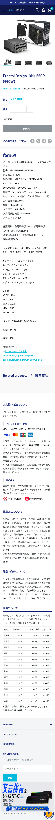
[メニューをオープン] (4, 10)
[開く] (37, 10)
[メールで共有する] (50, 141)
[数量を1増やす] (30, 109)
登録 (10, 777)
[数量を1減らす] (13, 109)
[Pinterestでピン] (38, 141)
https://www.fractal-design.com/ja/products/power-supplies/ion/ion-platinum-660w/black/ (23, 355)
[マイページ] (43, 10)
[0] (49, 10)
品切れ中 (27, 128)
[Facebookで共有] (32, 141)
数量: (5, 109)
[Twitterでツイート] (44, 141)
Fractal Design (11, 88)
